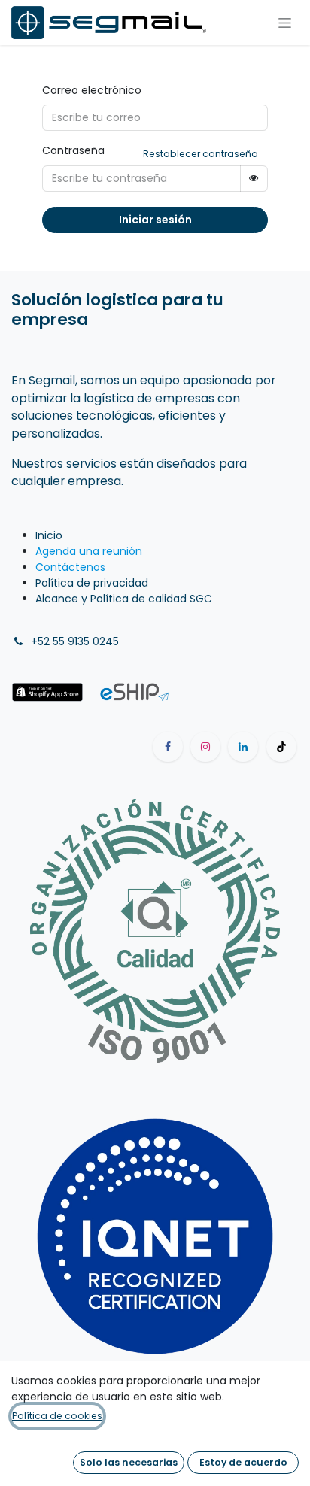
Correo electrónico (91, 90)
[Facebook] (168, 747)
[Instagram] (205, 747)
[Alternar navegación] (285, 22)
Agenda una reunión (88, 551)
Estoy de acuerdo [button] (243, 1462)
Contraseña (73, 150)
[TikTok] (281, 747)
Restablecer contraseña (200, 153)
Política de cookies (57, 1415)
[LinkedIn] (243, 747)
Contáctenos (70, 567)
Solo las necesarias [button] (129, 1462)
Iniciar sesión (155, 219)
